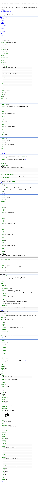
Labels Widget (2, 22)
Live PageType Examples (2, 31)
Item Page (2, 35)
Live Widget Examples (2, 18)
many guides (4, 10)
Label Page (2, 33)
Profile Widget (2, 20)
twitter (2, 15)
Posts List (2, 30)
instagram (4, 15)
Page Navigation (2, 28)
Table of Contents (2, 136)
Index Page (2, 32)
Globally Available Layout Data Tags (3, 17)
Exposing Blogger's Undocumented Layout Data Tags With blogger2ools (8, 12)
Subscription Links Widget (3, 25)
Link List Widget (2, 23)
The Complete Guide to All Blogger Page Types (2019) (6, 11)
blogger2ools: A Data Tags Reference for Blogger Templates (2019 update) (12, 0)
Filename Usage (9, 328)
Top (4, 136)
